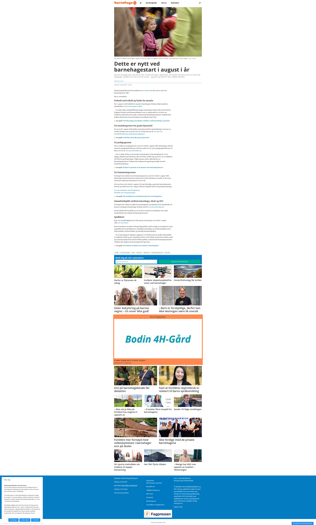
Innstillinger (13, 520)
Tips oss (163, 3)
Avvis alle (36, 520)
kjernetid (147, 252)
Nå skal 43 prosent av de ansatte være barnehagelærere (143, 167)
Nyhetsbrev (175, 3)
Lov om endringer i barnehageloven (127, 190)
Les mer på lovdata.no (156, 207)
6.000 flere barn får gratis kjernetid (136, 137)
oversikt (146, 90)
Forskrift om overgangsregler (124, 193)
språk (117, 252)
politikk (167, 252)
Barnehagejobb (151, 3)
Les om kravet (123, 223)
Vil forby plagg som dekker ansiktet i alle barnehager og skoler (146, 121)
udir (133, 252)
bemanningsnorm (157, 252)
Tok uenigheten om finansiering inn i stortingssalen (142, 196)
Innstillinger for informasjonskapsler (302, 523)
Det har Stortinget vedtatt (133, 106)
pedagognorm (125, 252)
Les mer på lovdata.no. (134, 151)
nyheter (139, 252)
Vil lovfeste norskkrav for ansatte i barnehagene (141, 246)
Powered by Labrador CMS (158, 522)
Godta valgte (25, 520)
